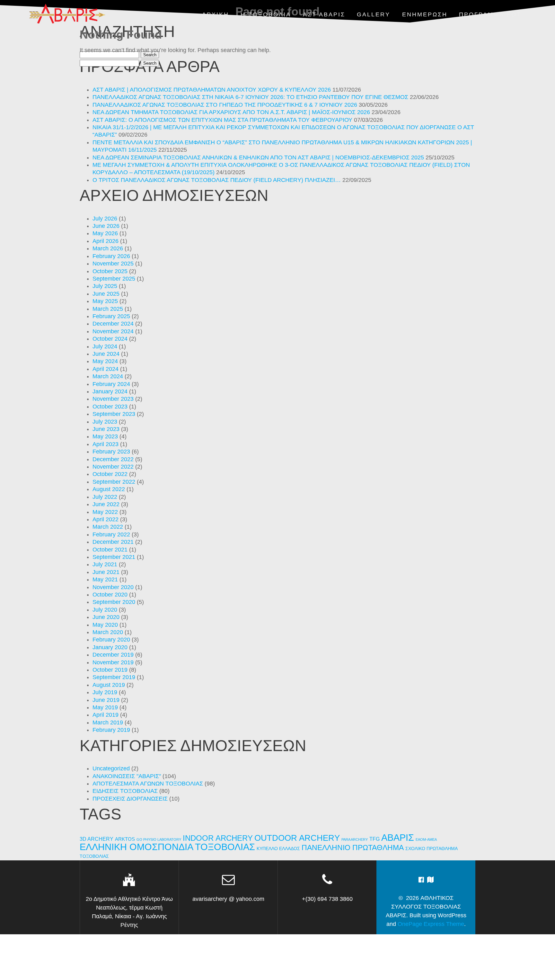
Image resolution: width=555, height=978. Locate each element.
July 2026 (104, 218)
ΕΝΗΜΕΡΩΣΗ (424, 14)
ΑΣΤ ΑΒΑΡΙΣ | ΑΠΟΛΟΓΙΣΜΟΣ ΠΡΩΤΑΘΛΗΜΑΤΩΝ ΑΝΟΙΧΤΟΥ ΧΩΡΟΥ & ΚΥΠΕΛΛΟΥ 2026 (211, 89)
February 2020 (111, 639)
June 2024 (105, 354)
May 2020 (105, 625)
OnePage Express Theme (431, 924)
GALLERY (373, 14)
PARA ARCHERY (354, 839)
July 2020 (104, 609)
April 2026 (105, 241)
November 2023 (113, 399)
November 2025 (113, 263)
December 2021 (113, 542)
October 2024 (110, 339)
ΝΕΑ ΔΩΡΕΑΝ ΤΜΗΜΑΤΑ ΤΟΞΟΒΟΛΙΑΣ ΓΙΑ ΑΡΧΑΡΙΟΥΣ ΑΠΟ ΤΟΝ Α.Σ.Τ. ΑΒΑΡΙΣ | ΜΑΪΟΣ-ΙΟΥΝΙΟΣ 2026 (231, 112)
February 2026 (111, 256)
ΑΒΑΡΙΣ (397, 837)
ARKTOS (125, 839)
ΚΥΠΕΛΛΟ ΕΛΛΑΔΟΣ (278, 848)
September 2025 (113, 278)
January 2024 (110, 391)
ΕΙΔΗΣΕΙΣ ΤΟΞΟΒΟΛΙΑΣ (125, 791)
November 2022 (113, 466)
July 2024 (104, 346)
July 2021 (104, 564)
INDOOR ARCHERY (218, 838)
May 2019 (105, 707)
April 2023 (105, 444)
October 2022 (110, 474)
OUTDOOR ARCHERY (297, 838)
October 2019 (110, 670)
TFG (374, 839)
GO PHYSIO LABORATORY (159, 839)
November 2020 (113, 587)
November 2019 (113, 662)
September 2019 (113, 677)
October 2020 (110, 594)
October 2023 (110, 406)
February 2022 (111, 534)
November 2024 (113, 331)
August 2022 (108, 489)
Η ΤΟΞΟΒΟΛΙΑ (266, 14)
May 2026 (105, 233)
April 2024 (105, 369)
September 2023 (113, 414)
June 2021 (105, 572)
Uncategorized (111, 768)
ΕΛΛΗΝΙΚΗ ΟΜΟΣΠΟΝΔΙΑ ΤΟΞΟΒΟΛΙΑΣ (167, 847)
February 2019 (111, 730)
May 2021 (105, 579)
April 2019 (105, 715)
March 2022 (107, 527)
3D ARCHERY (96, 839)
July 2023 (104, 421)
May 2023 (105, 436)
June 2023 (105, 429)
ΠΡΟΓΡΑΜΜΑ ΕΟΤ (490, 14)
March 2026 (107, 248)
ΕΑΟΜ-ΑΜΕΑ (426, 839)
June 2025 (105, 294)
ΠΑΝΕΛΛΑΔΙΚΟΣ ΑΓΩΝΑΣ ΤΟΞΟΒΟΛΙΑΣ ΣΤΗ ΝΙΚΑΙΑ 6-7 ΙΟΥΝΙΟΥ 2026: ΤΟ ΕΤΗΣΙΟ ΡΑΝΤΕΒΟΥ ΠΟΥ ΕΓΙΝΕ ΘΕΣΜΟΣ (250, 97)
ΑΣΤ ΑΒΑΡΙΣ (324, 14)
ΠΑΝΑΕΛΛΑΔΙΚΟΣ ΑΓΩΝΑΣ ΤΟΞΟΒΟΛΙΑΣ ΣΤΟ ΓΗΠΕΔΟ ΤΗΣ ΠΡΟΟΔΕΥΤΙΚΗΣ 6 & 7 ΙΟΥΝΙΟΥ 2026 (224, 105)
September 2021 (113, 557)
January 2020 (110, 647)
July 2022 (104, 497)
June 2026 (105, 226)
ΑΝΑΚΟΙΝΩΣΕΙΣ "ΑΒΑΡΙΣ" (126, 776)
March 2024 (107, 376)
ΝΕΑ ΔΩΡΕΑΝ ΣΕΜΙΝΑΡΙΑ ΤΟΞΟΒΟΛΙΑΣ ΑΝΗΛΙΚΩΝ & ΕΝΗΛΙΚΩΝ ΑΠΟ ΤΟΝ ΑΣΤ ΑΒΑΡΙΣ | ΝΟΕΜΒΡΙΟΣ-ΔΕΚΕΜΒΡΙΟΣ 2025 (258, 157)
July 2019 (104, 692)
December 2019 (113, 654)
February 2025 (111, 316)
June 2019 (105, 700)
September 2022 (113, 482)
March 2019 (107, 722)
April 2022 (105, 519)
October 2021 (110, 549)
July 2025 (104, 286)
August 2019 (108, 685)
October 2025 (110, 271)
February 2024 (111, 384)
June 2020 (105, 617)
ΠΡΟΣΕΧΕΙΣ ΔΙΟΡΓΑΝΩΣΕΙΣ (130, 798)
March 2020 (107, 632)
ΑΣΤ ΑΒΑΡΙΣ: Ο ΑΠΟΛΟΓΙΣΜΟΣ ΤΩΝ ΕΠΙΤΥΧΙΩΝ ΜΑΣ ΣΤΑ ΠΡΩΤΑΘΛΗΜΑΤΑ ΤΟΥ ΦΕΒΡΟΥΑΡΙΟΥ (222, 120)
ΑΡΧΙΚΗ (215, 14)
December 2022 (113, 459)
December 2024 (113, 323)
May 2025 (105, 301)
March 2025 (107, 309)
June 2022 (105, 504)
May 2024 (105, 361)
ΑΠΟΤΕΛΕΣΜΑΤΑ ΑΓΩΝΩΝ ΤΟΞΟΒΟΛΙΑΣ (147, 783)
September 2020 (113, 602)
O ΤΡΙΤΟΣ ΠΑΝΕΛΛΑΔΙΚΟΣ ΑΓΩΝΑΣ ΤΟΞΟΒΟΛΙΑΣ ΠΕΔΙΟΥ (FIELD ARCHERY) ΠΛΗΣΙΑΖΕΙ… (216, 180)
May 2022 (105, 512)
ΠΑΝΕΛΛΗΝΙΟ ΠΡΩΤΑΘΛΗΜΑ (353, 847)
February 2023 (111, 451)
